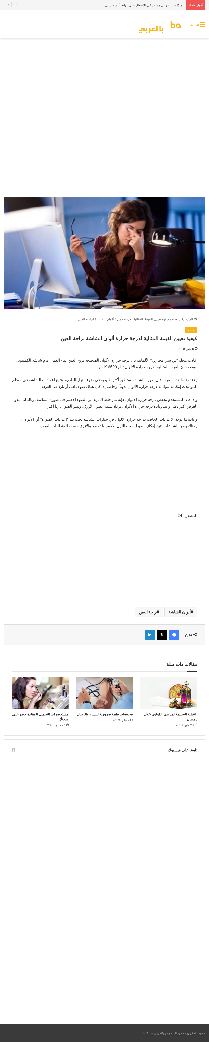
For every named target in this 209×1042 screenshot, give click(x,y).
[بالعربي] (162, 24)
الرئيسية (187, 319)
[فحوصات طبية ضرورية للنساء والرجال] (104, 693)
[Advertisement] (104, 79)
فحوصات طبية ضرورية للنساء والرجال (105, 714)
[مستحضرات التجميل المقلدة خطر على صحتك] (40, 693)
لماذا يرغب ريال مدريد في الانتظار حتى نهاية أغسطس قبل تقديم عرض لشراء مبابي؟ (123, 5)
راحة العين (147, 612)
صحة (175, 319)
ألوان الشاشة (179, 612)
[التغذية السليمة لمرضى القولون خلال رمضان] (168, 693)
